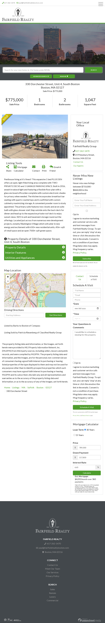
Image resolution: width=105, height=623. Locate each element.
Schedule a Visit (94, 278)
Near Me (63, 76)
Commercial (52, 600)
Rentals (52, 593)
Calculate (87, 473)
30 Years (90, 429)
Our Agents (78, 166)
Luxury (52, 596)
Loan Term (78, 429)
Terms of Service (86, 415)
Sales (52, 589)
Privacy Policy (79, 252)
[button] (93, 70)
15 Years (79, 435)
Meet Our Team (52, 568)
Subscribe (87, 258)
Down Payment (80, 452)
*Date (76, 303)
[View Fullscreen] (8, 287)
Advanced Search (40, 76)
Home (7, 387)
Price (75, 443)
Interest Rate (79, 462)
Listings (15, 387)
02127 (49, 387)
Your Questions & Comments (82, 326)
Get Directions (55, 315)
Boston (40, 387)
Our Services (53, 572)
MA (23, 387)
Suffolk (30, 387)
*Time (76, 314)
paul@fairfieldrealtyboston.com (31, 3)
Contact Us (78, 162)
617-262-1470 (9, 3)
